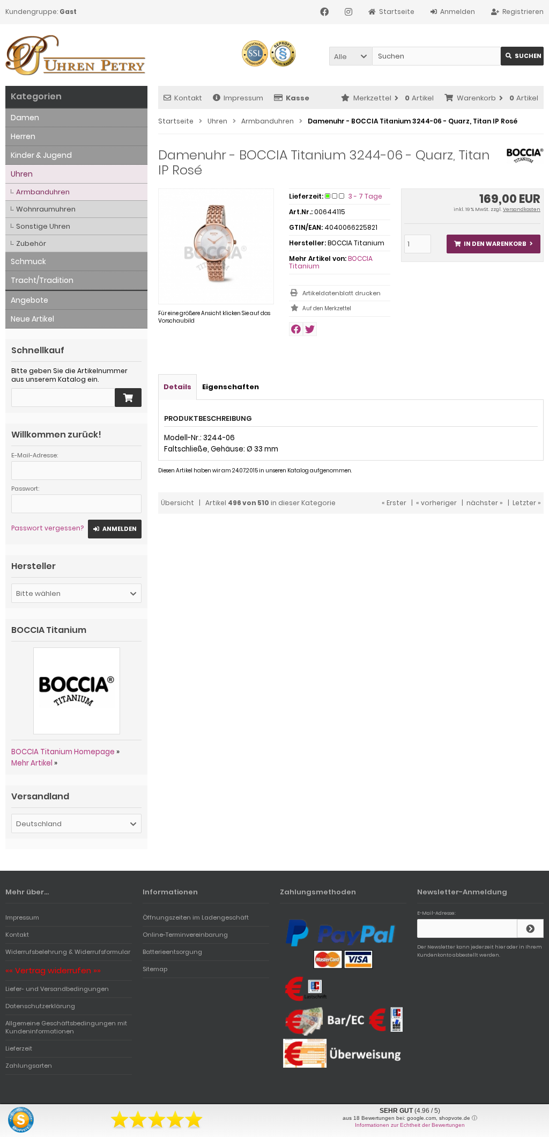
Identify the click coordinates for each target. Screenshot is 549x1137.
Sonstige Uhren (43, 226)
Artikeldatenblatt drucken (341, 293)
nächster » (484, 502)
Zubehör (31, 243)
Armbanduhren (43, 192)
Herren (23, 136)
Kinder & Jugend (41, 155)
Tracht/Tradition (42, 280)
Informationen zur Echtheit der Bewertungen (410, 1125)
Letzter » (527, 502)
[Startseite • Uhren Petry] (76, 55)
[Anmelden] (530, 928)
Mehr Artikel (32, 763)
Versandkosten (521, 209)
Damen (25, 117)
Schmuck (28, 261)
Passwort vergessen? (47, 528)
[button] (350, 56)
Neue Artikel (32, 319)
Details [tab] (177, 387)
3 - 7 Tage (365, 196)
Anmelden (114, 529)
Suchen (522, 56)
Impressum (243, 98)
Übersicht (177, 502)
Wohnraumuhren (46, 209)
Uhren (22, 174)
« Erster (394, 502)
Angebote (29, 300)
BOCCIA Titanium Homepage (63, 752)
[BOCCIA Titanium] (525, 161)
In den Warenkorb (493, 244)
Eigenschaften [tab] (230, 387)
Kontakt (188, 98)
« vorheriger (436, 502)
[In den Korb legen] (128, 397)
